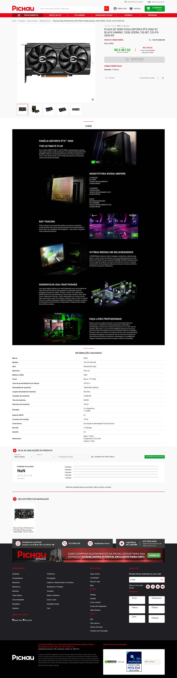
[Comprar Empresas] (88, 555)
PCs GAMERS (79, 15)
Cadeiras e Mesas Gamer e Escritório (60, 582)
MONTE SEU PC (55, 15)
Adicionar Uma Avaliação (155, 456)
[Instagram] (152, 587)
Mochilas (15, 591)
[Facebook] (147, 587)
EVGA (111, 43)
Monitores (16, 582)
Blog (91, 585)
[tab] (22, 109)
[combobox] (73, 9)
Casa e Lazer (51, 600)
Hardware (15, 574)
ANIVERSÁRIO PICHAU (103, 15)
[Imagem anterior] (20, 63)
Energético (16, 604)
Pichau (50, 665)
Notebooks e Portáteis (55, 587)
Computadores (17, 578)
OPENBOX (128, 15)
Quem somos (95, 574)
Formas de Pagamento (98, 606)
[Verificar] (111, 663)
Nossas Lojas (95, 582)
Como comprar (95, 602)
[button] (106, 78)
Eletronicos (16, 587)
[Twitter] (157, 587)
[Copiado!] (158, 78)
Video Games (17, 595)
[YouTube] (162, 587)
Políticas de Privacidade (99, 631)
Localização (94, 578)
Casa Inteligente (18, 600)
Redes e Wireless (53, 595)
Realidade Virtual (53, 604)
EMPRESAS (152, 15)
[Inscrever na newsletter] (162, 580)
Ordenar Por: (18, 454)
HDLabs (56, 665)
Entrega (93, 595)
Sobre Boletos (95, 610)
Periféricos (51, 574)
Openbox (15, 608)
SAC (91, 619)
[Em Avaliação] (134, 662)
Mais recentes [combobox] (20, 457)
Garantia (93, 599)
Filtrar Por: (39, 454)
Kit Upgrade (51, 578)
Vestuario (50, 591)
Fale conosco (95, 623)
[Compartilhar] (163, 78)
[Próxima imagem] (93, 63)
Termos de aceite (96, 627)
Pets (48, 608)
